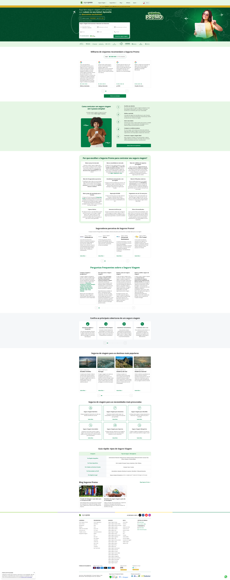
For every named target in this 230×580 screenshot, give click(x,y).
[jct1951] (117, 63)
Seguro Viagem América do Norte (114, 525)
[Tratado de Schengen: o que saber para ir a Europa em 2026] (91, 496)
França (127, 463)
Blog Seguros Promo (145, 482)
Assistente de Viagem (127, 540)
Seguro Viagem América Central (114, 540)
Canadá (120, 463)
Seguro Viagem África (112, 544)
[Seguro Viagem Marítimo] (90, 408)
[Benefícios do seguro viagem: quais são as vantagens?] (115, 496)
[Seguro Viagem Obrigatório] (139, 425)
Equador (82, 287)
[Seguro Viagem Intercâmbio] (90, 425)
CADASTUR (116, 173)
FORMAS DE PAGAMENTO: (85, 565)
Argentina (83, 285)
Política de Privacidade (83, 528)
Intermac (95, 544)
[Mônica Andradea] (81, 63)
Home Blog (125, 522)
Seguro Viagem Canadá (112, 527)
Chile (136, 463)
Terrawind (96, 546)
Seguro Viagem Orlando (113, 528)
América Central (130, 457)
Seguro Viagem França (112, 533)
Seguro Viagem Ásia (112, 546)
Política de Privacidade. (26, 577)
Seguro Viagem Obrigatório (116, 475)
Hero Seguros (96, 538)
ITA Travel (96, 530)
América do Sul (123, 457)
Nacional (117, 457)
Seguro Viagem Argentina (113, 536)
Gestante (119, 471)
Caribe (132, 467)
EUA (117, 463)
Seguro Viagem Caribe (112, 541)
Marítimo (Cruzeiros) (126, 471)
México (139, 463)
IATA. (121, 173)
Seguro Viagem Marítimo (113, 554)
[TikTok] (140, 515)
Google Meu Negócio (83, 533)
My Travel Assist (97, 548)
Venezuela (88, 285)
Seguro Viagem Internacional (113, 548)
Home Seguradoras (97, 522)
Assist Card (96, 528)
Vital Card (95, 536)
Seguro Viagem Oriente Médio (114, 553)
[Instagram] (149, 515)
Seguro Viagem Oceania (113, 551)
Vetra (95, 525)
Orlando (125, 467)
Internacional (112, 457)
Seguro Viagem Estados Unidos (114, 523)
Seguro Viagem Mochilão (113, 561)
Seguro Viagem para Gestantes (114, 557)
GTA (94, 535)
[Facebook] (143, 515)
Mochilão (134, 471)
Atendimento (81, 525)
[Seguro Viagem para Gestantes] (115, 408)
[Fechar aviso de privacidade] (34, 572)
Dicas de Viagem (126, 538)
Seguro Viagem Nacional (113, 549)
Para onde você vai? (86, 26)
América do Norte (138, 457)
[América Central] (142, 367)
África (123, 459)
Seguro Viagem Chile (112, 538)
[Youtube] (146, 515)
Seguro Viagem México (112, 543)
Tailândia (82, 288)
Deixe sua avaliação (115, 96)
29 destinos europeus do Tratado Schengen (87, 283)
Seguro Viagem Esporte (112, 562)
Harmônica (96, 540)
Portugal (124, 463)
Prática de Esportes (141, 471)
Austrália (82, 289)
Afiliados (128, 2)
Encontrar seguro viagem (121, 36)
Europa (144, 457)
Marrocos (90, 288)
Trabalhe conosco (82, 531)
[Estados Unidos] (87, 367)
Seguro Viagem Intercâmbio (113, 559)
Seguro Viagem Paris (112, 530)
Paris (129, 467)
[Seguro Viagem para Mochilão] (139, 408)
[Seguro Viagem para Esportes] (115, 425)
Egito (86, 288)
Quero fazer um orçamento (133, 145)
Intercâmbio (114, 471)
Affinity (95, 533)
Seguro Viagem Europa (112, 522)
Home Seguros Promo (83, 522)
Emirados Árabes (88, 287)
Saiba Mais (82, 256)
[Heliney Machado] (99, 63)
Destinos (124, 523)
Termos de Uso (82, 530)
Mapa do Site (125, 543)
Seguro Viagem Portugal (113, 531)
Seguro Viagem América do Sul (114, 535)
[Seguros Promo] (86, 3)
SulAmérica (96, 523)
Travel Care (96, 541)
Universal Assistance (98, 531)
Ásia (147, 457)
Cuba (86, 289)
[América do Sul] (124, 367)
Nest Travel (96, 543)
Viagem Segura (126, 541)
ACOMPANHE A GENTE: (132, 515)
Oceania (126, 459)
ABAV (112, 173)
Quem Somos (81, 523)
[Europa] (105, 367)
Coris (95, 527)
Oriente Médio (132, 459)
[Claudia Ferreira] (136, 63)
